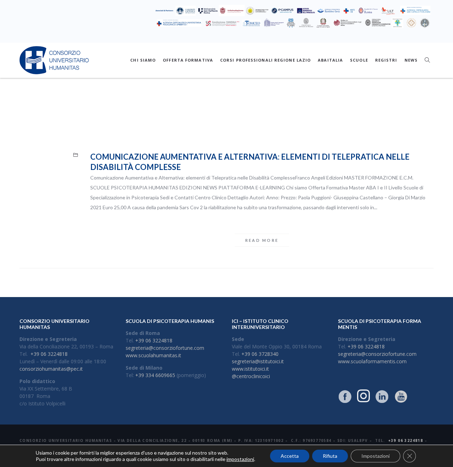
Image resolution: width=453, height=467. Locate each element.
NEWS (411, 60)
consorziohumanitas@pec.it (51, 368)
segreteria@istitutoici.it (258, 361)
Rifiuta (330, 456)
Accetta (290, 456)
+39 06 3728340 (260, 354)
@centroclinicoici (251, 376)
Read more (262, 240)
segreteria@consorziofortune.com (165, 347)
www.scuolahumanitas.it (153, 355)
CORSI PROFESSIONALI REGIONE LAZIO (265, 60)
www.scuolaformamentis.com (372, 361)
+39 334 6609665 (155, 375)
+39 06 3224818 (49, 354)
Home (219, 109)
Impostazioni (375, 456)
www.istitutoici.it (250, 368)
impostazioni (240, 459)
